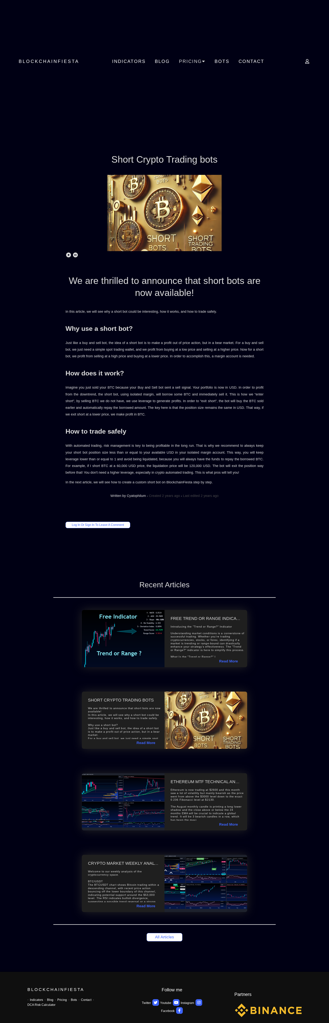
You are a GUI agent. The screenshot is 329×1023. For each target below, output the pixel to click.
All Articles (164, 937)
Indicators (129, 61)
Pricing (62, 999)
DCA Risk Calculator (41, 1004)
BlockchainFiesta (49, 61)
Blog (162, 61)
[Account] (306, 61)
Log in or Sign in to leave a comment (98, 524)
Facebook (168, 1011)
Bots (222, 61)
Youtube (166, 1003)
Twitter (147, 1003)
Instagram (188, 1003)
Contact (251, 61)
